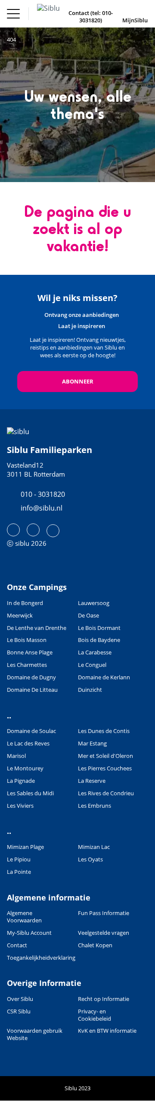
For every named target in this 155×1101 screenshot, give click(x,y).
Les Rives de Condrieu (106, 793)
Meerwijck (20, 615)
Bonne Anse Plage (30, 652)
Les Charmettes (27, 665)
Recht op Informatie (103, 999)
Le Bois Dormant (99, 628)
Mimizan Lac (94, 847)
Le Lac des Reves (28, 743)
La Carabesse (95, 652)
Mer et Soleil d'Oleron (105, 756)
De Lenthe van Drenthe (36, 628)
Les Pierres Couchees (105, 768)
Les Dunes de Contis (104, 731)
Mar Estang (92, 743)
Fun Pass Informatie (103, 913)
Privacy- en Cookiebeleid (94, 1015)
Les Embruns (94, 805)
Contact (17, 945)
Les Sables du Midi (30, 793)
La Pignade (21, 781)
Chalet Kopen (95, 945)
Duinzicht (90, 689)
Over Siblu (20, 999)
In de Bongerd (25, 603)
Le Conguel (92, 665)
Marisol (16, 756)
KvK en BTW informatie (107, 1030)
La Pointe (19, 872)
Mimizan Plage (25, 847)
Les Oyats (90, 859)
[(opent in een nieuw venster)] (13, 529)
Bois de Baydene (99, 640)
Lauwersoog (93, 603)
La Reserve (91, 781)
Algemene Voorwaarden (24, 916)
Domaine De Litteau (32, 689)
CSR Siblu (19, 1011)
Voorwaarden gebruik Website (34, 1034)
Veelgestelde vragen (103, 933)
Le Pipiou (19, 859)
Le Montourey (25, 768)
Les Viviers (20, 805)
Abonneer (77, 381)
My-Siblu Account (29, 933)
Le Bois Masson (26, 640)
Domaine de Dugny (31, 677)
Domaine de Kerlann (104, 677)
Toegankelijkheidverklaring (41, 957)
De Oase (88, 615)
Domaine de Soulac (31, 731)
